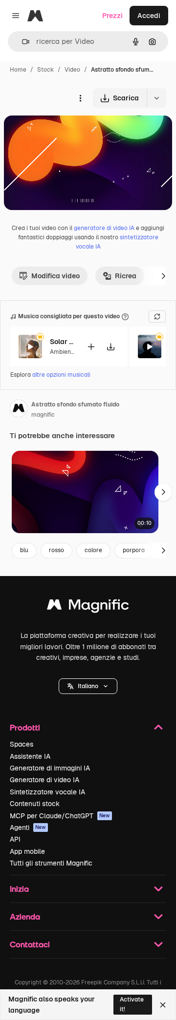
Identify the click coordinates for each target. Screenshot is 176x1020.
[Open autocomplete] (21, 41)
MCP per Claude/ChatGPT (60, 815)
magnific (43, 415)
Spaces (21, 744)
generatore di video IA (104, 228)
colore (93, 550)
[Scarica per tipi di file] (156, 98)
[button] (88, 686)
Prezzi (112, 15)
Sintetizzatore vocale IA (47, 792)
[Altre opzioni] (80, 98)
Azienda (25, 916)
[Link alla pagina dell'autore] (18, 410)
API (15, 839)
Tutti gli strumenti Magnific (51, 863)
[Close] (163, 1005)
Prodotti (25, 727)
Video (72, 70)
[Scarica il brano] (110, 346)
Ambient (61, 352)
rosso (56, 550)
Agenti (28, 827)
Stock (45, 70)
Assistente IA (30, 756)
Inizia (19, 889)
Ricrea (125, 275)
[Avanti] (163, 276)
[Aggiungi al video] (91, 346)
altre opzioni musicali (61, 375)
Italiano (88, 686)
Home (18, 70)
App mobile (27, 851)
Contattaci (30, 944)
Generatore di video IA (44, 779)
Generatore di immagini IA (50, 768)
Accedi (148, 15)
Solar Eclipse (62, 341)
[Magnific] (88, 607)
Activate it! (132, 1004)
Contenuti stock (35, 803)
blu (24, 550)
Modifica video (55, 275)
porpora (134, 550)
